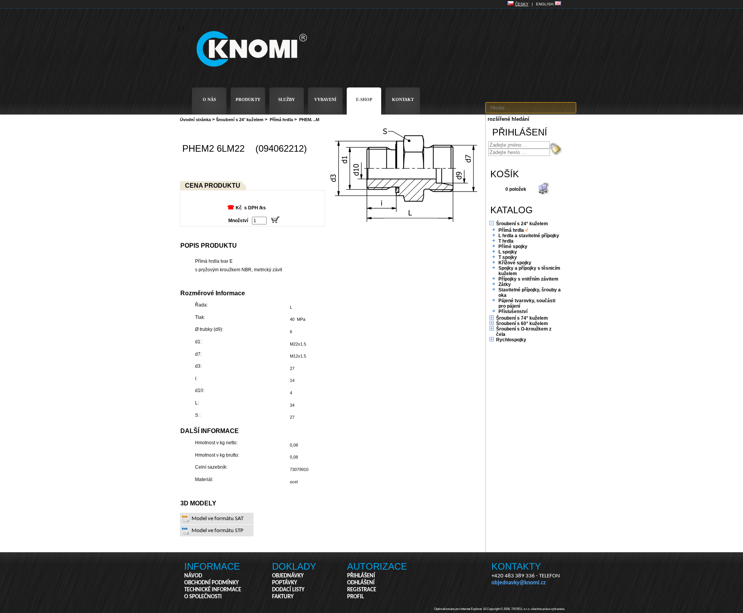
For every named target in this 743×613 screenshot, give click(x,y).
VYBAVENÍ (325, 99)
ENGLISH (544, 4)
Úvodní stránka (195, 119)
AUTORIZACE (377, 566)
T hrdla (506, 241)
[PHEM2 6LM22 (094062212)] (404, 222)
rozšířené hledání (508, 119)
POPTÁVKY (284, 583)
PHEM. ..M (309, 119)
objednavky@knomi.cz (518, 583)
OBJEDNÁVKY (288, 576)
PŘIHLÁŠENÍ (361, 576)
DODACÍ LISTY (288, 590)
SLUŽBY (286, 99)
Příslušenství (512, 311)
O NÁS (209, 99)
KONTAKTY (516, 566)
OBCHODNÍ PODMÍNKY (211, 583)
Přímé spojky (512, 246)
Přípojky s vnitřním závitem (528, 279)
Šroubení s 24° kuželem (240, 119)
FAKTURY (283, 597)
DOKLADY (294, 566)
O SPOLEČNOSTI (203, 597)
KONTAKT (403, 99)
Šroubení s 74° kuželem (522, 318)
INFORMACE (212, 566)
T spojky (507, 257)
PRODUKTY (248, 99)
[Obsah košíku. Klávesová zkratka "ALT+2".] (543, 193)
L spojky (507, 252)
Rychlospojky (511, 339)
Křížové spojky (514, 262)
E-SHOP (364, 99)
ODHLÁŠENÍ (361, 583)
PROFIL (355, 597)
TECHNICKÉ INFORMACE (212, 590)
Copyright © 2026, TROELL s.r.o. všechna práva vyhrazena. (526, 609)
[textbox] (530, 107)
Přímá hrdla (281, 119)
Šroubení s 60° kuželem (522, 323)
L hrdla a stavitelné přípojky (528, 235)
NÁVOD (193, 576)
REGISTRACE (361, 590)
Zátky (504, 284)
